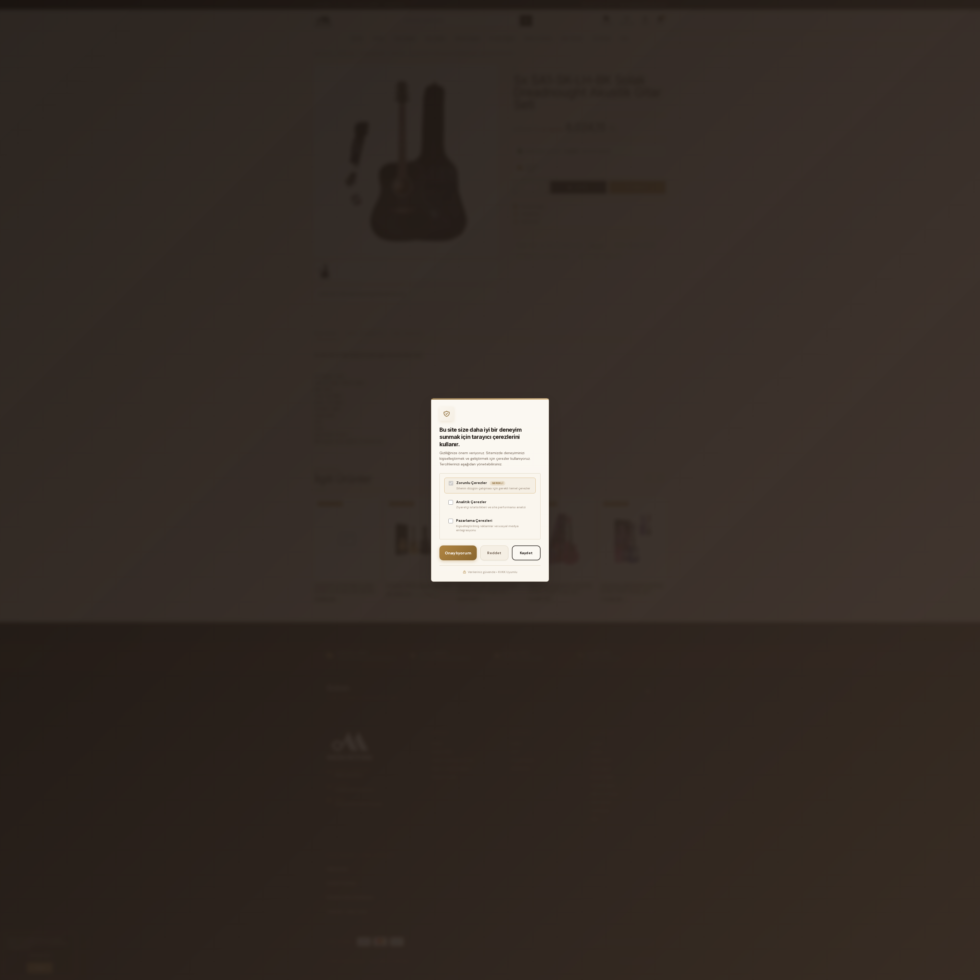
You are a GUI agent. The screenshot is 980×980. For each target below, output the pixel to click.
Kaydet (526, 553)
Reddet (494, 553)
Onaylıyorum (458, 553)
